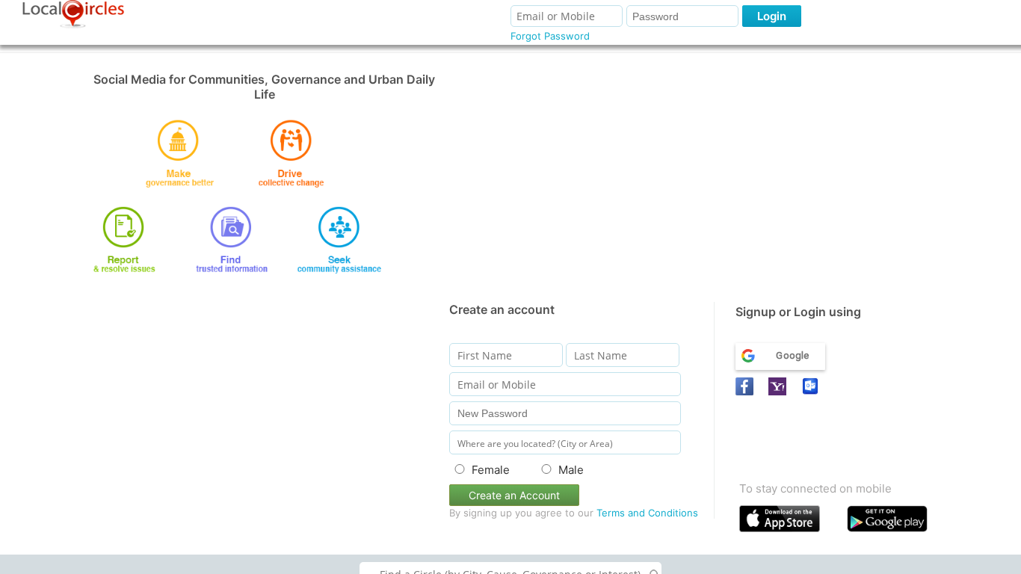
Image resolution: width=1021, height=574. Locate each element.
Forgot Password (550, 36)
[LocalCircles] (73, 14)
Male (571, 469)
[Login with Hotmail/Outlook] (812, 386)
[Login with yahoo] (779, 386)
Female (491, 469)
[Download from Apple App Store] (789, 522)
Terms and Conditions (647, 513)
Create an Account (514, 495)
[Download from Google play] (897, 522)
